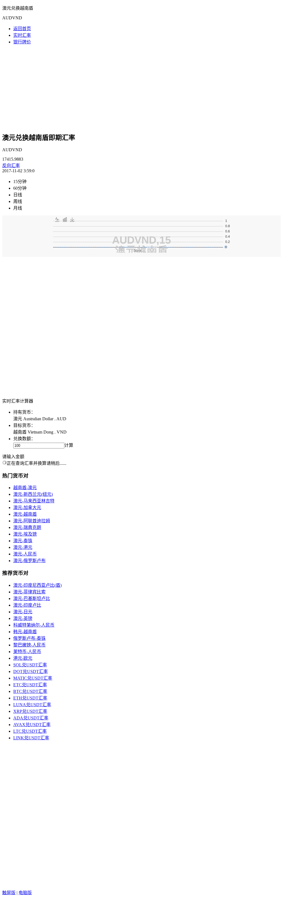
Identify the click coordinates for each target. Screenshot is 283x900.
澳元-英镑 (22, 618)
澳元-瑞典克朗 (27, 527)
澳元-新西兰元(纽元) (33, 494)
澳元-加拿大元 (27, 507)
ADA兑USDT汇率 (30, 718)
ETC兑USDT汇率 (30, 684)
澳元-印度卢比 (27, 605)
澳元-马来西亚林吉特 (33, 501)
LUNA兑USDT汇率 (32, 704)
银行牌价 (22, 42)
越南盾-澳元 (25, 487)
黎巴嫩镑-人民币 (29, 645)
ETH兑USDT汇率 (30, 698)
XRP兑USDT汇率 (30, 711)
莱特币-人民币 (27, 651)
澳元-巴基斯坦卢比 (31, 598)
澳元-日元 (22, 611)
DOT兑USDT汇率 (30, 671)
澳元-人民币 (25, 554)
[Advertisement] (141, 88)
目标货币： (24, 425)
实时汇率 (22, 35)
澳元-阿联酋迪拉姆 (31, 520)
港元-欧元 (22, 658)
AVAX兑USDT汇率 (32, 724)
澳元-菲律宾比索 (29, 591)
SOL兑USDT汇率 (30, 664)
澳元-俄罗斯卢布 (29, 560)
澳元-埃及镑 (25, 534)
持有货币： (24, 412)
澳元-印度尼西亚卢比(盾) (37, 585)
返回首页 (22, 28)
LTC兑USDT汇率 (30, 731)
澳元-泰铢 (22, 540)
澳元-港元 (22, 547)
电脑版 (25, 892)
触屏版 (8, 892)
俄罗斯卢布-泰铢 (29, 638)
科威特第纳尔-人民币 (33, 625)
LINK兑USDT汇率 (31, 737)
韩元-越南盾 (25, 631)
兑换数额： (24, 438)
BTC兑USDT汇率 (30, 691)
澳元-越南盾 (25, 514)
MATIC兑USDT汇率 (32, 678)
